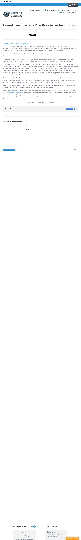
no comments (24, 43)
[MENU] (77, 3)
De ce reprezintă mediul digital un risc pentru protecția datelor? (54, 534)
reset (74, 149)
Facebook (69, 109)
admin (12, 43)
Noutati (17, 43)
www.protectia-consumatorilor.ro (13, 92)
